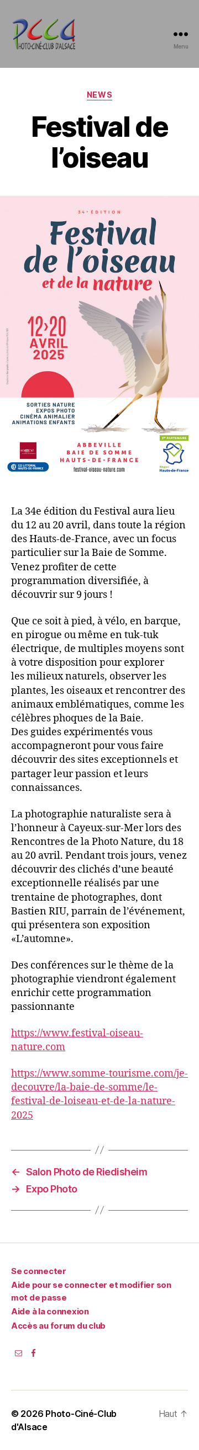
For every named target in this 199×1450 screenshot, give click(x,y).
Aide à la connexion (50, 1311)
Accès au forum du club (58, 1325)
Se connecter (38, 1271)
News (99, 94)
